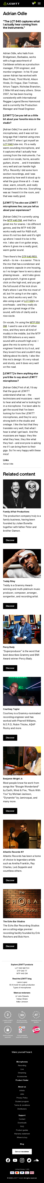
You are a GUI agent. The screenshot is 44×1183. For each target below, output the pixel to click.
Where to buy (22, 1137)
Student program (22, 1101)
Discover (10, 540)
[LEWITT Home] (11, 4)
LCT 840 (8, 144)
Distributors (22, 1109)
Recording (22, 1065)
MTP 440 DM (14, 220)
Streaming (22, 1072)
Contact (22, 1119)
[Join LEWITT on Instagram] (22, 1160)
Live (22, 1069)
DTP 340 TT (22, 971)
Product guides (22, 1130)
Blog (22, 1144)
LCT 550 (29, 301)
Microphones (22, 1062)
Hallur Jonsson (22, 1001)
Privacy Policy (22, 1097)
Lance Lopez (22, 982)
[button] (33, 3)
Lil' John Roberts (22, 996)
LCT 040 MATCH (22, 968)
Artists (22, 1090)
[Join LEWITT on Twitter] (29, 1160)
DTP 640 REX (29, 256)
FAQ (22, 1126)
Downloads (22, 1122)
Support (22, 1115)
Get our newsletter (22, 1151)
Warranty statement (22, 1133)
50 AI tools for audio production (22, 985)
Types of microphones (22, 987)
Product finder (22, 1080)
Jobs (22, 1094)
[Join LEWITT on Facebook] (7, 1160)
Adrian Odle (8, 463)
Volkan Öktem (22, 999)
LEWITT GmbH (18, 1178)
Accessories (22, 1076)
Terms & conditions (22, 1105)
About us (22, 1086)
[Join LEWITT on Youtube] (15, 1160)
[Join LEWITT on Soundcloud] (36, 1161)
